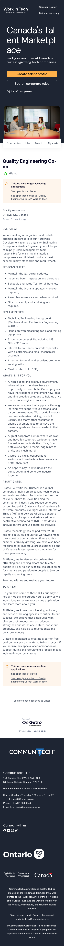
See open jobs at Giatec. (24, 191)
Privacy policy (24, 731)
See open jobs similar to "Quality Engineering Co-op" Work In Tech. (29, 197)
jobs (27, 143)
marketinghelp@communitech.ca (32, 919)
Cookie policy (40, 731)
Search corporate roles (32, 83)
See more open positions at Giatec (32, 700)
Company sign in (48, 6)
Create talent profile (32, 74)
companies (14, 143)
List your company (49, 13)
